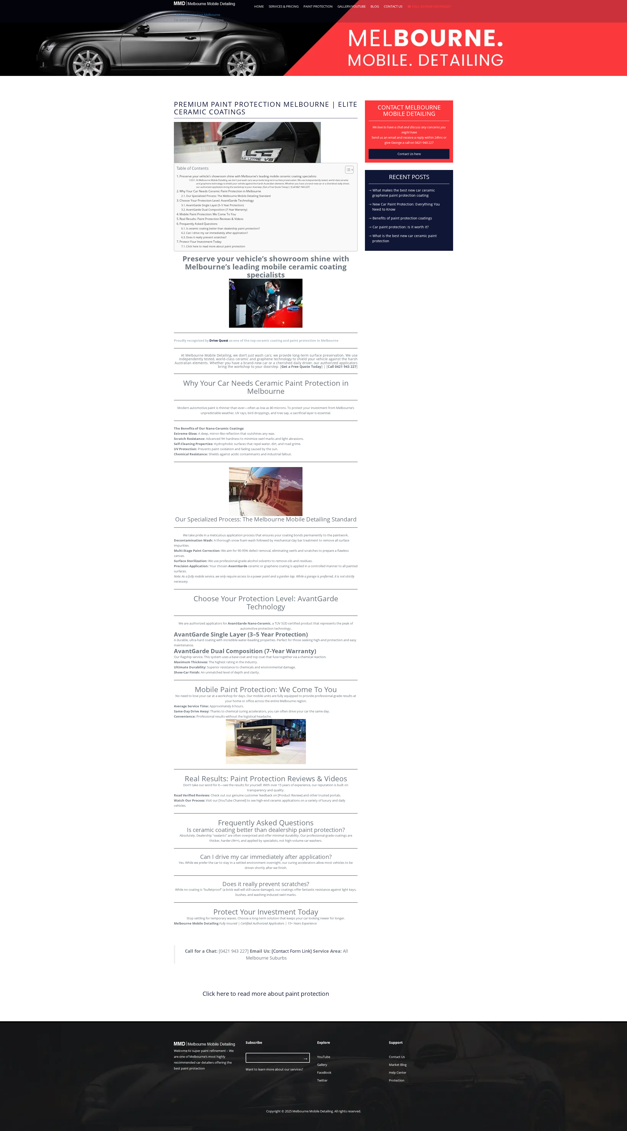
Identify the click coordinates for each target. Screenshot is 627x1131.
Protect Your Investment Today (200, 241)
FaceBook (324, 1072)
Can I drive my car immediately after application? (217, 233)
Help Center (397, 1072)
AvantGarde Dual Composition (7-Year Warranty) (216, 209)
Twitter (322, 1080)
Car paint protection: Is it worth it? (401, 227)
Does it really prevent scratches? (206, 237)
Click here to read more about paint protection (215, 246)
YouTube (323, 1057)
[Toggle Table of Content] (346, 170)
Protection (396, 1080)
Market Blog (398, 1064)
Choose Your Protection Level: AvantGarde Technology (217, 200)
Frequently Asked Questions (198, 224)
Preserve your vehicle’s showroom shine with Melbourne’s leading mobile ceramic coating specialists (248, 176)
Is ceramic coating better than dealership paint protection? (223, 228)
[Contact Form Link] (292, 951)
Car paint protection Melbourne (197, 14)
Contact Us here (409, 154)
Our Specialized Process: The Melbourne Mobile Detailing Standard (228, 196)
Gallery (322, 1064)
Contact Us (397, 1057)
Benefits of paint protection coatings (402, 218)
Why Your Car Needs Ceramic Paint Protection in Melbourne (220, 191)
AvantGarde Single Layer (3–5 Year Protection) (215, 205)
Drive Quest (218, 340)
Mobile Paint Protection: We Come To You (208, 214)
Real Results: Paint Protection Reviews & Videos (211, 219)
